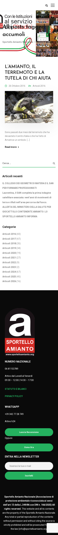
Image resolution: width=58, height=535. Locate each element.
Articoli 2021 (9, 257)
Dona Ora (29, 447)
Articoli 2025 (9, 276)
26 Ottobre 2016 (17, 86)
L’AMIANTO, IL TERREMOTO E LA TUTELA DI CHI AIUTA (28, 73)
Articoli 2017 (9, 239)
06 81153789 (11, 368)
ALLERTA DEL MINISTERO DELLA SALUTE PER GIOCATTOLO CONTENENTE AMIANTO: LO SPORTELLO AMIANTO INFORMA (26, 212)
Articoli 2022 (9, 262)
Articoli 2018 (9, 243)
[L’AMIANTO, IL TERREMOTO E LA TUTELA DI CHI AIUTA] (29, 109)
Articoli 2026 (9, 281)
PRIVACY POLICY (14, 396)
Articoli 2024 (9, 271)
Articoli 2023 (9, 267)
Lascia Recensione (29, 432)
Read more (11, 147)
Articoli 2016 (39, 86)
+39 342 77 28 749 (14, 414)
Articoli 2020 (9, 253)
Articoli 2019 (9, 248)
